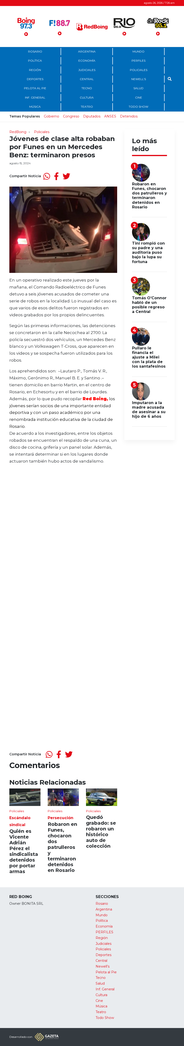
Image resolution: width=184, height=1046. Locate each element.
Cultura (87, 97)
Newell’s (138, 79)
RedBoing (17, 132)
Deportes (35, 79)
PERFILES (138, 60)
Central (87, 79)
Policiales (138, 70)
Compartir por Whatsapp (46, 176)
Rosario (35, 51)
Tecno (86, 88)
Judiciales (86, 70)
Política (35, 60)
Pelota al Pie (35, 88)
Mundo (138, 51)
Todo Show (138, 106)
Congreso (71, 116)
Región (35, 70)
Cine (138, 97)
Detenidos (129, 116)
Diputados (91, 116)
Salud (138, 88)
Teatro (87, 106)
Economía (86, 60)
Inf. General (35, 97)
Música (35, 106)
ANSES (110, 116)
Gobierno (51, 116)
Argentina (87, 51)
